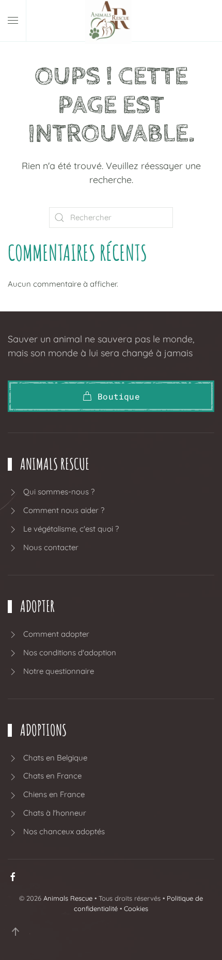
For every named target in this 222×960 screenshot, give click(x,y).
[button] (13, 20)
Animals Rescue (67, 898)
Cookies (136, 908)
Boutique (119, 396)
